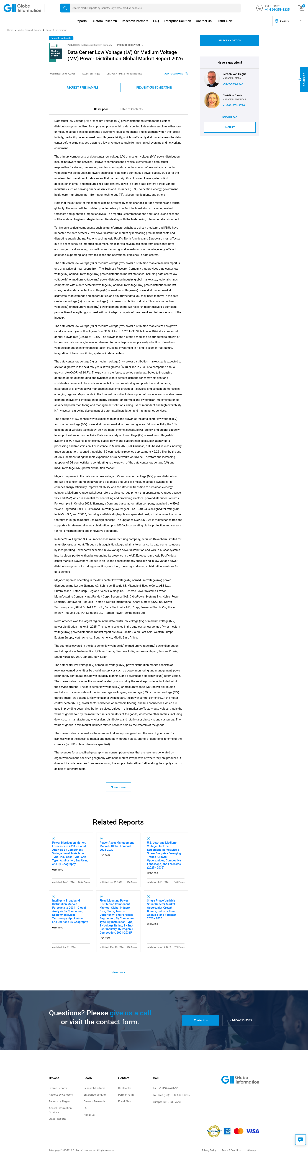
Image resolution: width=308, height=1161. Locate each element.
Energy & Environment (56, 30)
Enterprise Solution (177, 21)
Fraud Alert (224, 21)
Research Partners (135, 21)
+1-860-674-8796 (234, 105)
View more (118, 972)
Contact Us (204, 21)
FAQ (156, 21)
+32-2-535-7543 (233, 84)
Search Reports (58, 1088)
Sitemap (251, 1150)
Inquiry (230, 127)
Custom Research (104, 21)
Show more (118, 787)
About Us (89, 1114)
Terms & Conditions (232, 1150)
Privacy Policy (209, 1150)
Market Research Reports (29, 30)
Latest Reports (57, 1118)
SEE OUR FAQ (229, 117)
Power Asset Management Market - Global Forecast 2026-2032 (117, 846)
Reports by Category (61, 1094)
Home (10, 30)
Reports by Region (59, 1101)
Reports (81, 21)
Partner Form (126, 1094)
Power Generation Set (61, 38)
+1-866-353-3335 (277, 9)
